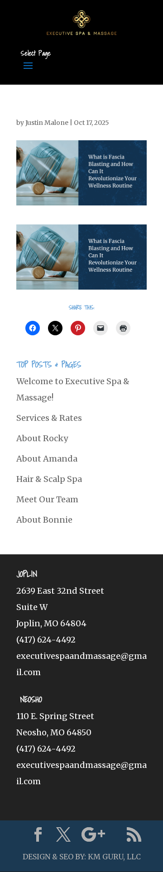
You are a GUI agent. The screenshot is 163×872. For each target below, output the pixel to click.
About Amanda (46, 458)
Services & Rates (49, 418)
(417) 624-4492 (46, 639)
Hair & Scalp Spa (49, 479)
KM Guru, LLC (114, 856)
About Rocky (42, 438)
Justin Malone (46, 123)
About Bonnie (44, 520)
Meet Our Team (47, 499)
